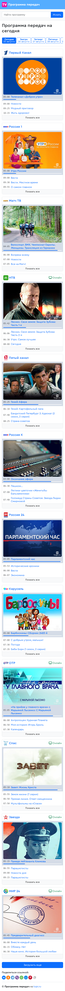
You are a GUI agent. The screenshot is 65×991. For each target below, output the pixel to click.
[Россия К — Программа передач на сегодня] (5, 434)
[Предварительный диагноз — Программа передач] (32, 914)
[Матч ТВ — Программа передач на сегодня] (5, 200)
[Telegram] (13, 977)
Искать (57, 14)
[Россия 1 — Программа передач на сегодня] (5, 126)
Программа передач (24, 4)
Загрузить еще (32, 965)
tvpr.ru (37, 986)
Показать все (32, 118)
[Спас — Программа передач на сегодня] (5, 743)
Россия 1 (15, 126)
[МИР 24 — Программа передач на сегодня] (5, 891)
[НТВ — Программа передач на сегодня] (5, 277)
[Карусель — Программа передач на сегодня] (5, 588)
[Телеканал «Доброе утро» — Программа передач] (32, 76)
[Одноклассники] (8, 977)
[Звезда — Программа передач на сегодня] (5, 817)
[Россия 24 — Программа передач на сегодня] (5, 514)
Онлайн (57, 277)
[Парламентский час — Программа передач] (32, 538)
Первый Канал (20, 52)
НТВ (12, 277)
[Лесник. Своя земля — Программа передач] (32, 301)
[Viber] (17, 977)
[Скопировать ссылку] (35, 977)
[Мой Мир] (26, 977)
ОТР (12, 663)
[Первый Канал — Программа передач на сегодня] (5, 52)
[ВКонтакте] (4, 977)
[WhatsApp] (21, 977)
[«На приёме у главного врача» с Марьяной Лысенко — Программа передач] (32, 686)
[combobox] (26, 15)
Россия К (16, 434)
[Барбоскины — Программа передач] (32, 612)
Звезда (14, 817)
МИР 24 (14, 891)
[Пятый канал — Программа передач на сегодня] (5, 357)
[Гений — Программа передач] (32, 381)
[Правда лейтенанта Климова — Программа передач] (32, 840)
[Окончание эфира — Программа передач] (32, 458)
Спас (13, 743)
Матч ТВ (15, 200)
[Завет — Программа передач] (32, 766)
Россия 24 (16, 514)
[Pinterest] (30, 977)
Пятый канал (19, 357)
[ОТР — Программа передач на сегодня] (5, 663)
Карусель (16, 588)
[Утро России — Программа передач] (32, 150)
